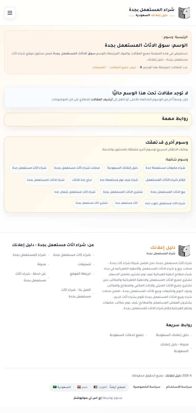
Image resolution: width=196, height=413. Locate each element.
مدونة (42, 264)
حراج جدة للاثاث (82, 180)
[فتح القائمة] (10, 13)
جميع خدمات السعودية (127, 335)
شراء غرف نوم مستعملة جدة (119, 180)
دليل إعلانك (173, 376)
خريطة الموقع (80, 274)
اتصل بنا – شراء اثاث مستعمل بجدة (76, 293)
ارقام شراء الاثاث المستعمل (165, 180)
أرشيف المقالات (101, 100)
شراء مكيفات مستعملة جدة (165, 168)
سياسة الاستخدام (179, 387)
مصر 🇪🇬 (82, 387)
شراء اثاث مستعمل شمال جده (74, 192)
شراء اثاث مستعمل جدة (29, 168)
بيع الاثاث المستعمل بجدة (168, 192)
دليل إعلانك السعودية (122, 168)
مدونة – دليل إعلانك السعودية (174, 348)
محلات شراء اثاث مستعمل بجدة (77, 168)
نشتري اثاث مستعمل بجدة (92, 203)
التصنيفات (98, 67)
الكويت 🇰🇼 (100, 387)
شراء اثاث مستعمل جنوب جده (165, 203)
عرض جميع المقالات (122, 67)
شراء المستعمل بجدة (29, 255)
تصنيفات (84, 264)
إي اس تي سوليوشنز (88, 398)
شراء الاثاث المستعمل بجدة (46, 180)
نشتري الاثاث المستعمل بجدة (123, 192)
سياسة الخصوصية (146, 387)
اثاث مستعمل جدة (126, 203)
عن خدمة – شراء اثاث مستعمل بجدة (30, 277)
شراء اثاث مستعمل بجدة (72, 255)
